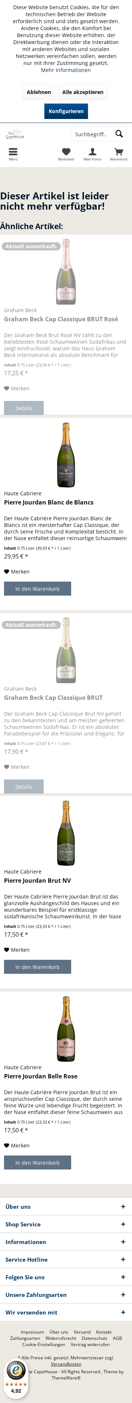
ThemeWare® (66, 1378)
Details (23, 408)
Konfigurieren (66, 111)
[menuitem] (119, 154)
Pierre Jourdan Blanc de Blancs (49, 502)
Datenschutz (94, 1338)
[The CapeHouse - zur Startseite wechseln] (33, 134)
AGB (117, 1338)
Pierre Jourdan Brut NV (37, 881)
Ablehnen (39, 91)
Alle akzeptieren (82, 91)
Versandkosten (66, 1364)
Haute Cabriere (22, 493)
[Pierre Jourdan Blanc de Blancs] (66, 455)
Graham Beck (20, 310)
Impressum (32, 1332)
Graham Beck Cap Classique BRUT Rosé (61, 319)
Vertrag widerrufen (90, 1345)
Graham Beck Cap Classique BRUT (53, 698)
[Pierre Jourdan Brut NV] (66, 833)
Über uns (59, 1332)
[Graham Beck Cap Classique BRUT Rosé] (66, 272)
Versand (82, 1332)
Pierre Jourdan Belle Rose (40, 1076)
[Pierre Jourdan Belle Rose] (66, 1029)
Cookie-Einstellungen (43, 1345)
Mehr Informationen (66, 69)
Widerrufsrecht (60, 1338)
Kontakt (103, 1332)
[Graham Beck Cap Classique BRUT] (66, 650)
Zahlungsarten (25, 1338)
